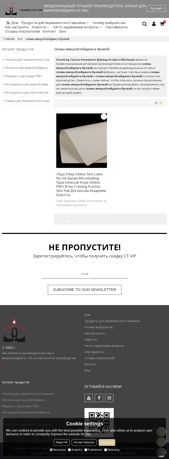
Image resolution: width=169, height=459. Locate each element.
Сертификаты (116, 27)
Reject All (61, 442)
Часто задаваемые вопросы (75, 27)
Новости (39, 27)
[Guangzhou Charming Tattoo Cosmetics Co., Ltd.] (22, 9)
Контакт (49, 31)
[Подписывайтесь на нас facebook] (99, 398)
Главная (9, 39)
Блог (63, 31)
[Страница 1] (59, 219)
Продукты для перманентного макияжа (53, 23)
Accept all (107, 442)
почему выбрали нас (109, 23)
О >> (5, 365)
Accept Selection (84, 442)
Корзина (164, 21)
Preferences (95, 449)
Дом (14, 23)
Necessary (59, 449)
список (156, 103)
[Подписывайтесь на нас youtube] (88, 398)
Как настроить (17, 27)
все (20, 39)
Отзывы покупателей (22, 31)
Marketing (113, 449)
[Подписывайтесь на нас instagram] (109, 398)
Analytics (76, 449)
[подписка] (84, 290)
